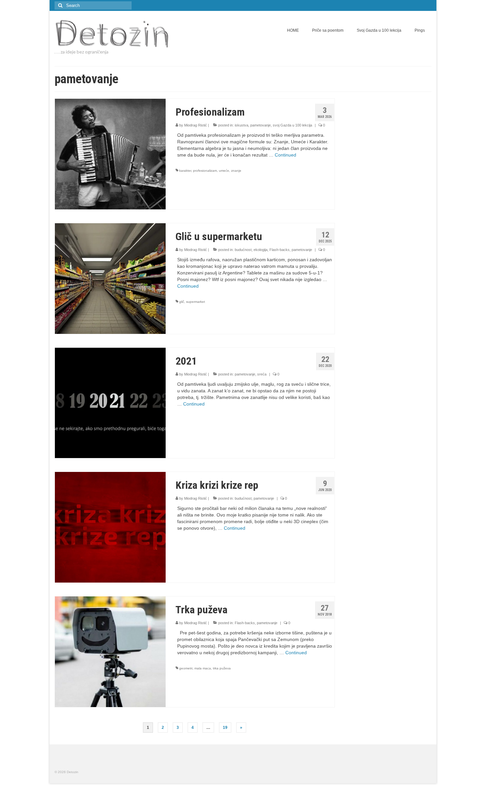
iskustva (241, 125)
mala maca (202, 668)
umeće (224, 170)
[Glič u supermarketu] (110, 278)
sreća (261, 374)
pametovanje (260, 125)
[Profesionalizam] (110, 153)
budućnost (243, 250)
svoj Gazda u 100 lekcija (292, 125)
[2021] (110, 402)
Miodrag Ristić (195, 125)
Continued (285, 155)
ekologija (260, 250)
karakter (185, 170)
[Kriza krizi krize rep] (110, 526)
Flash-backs (279, 250)
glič (181, 301)
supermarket (195, 301)
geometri (185, 668)
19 (225, 727)
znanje (236, 170)
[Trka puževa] (110, 651)
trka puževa (222, 668)
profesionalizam (205, 170)
